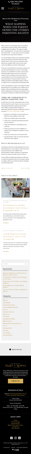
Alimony (5, 300)
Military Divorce (7, 321)
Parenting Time (7, 328)
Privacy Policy (7, 447)
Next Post (24, 168)
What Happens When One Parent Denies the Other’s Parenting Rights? (15, 29)
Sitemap (13, 447)
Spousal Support (7, 335)
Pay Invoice (15, 4)
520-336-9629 (18, 400)
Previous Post (8, 168)
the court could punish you (14, 111)
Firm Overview (15, 422)
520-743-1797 (16, 2)
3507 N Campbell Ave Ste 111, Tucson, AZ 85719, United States (16, 394)
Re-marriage (6, 202)
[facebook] (11, 438)
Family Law (6, 314)
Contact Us (15, 426)
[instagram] (15, 438)
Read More (6, 223)
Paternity (5, 330)
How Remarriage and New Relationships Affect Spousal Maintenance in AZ (15, 208)
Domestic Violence (8, 312)
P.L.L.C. (5, 326)
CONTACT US (16, 381)
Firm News (6, 316)
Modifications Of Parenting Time (20, 200)
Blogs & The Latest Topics (15, 425)
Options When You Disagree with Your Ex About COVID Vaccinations (14, 236)
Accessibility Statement (22, 447)
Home (15, 420)
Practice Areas (15, 423)
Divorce (10, 200)
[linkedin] (19, 438)
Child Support (7, 302)
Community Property (9, 305)
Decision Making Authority (10, 307)
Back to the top (17, 349)
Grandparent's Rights (9, 319)
